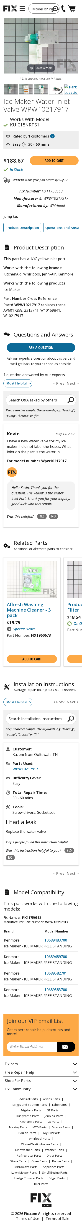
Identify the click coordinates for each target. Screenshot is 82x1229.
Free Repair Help (19, 1072)
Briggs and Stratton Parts (30, 1105)
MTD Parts (40, 1127)
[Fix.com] (10, 8)
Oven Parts (39, 1161)
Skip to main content (41, 10)
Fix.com (11, 1063)
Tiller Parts (41, 1184)
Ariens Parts (51, 1099)
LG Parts (53, 1122)
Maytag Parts (18, 1127)
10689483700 (55, 940)
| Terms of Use (26, 1218)
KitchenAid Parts (31, 1122)
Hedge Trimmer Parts (29, 1178)
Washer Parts (54, 1150)
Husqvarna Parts (27, 1116)
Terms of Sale (57, 1218)
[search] (71, 399)
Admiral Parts (28, 1099)
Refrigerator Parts (29, 1155)
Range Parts (60, 1161)
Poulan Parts (27, 1133)
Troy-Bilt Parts (51, 1133)
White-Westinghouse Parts (39, 1144)
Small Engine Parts (55, 1172)
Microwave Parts (26, 1167)
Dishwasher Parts (27, 1150)
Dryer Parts (54, 1155)
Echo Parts (59, 1105)
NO (53, 516)
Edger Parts (57, 1178)
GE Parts (53, 1110)
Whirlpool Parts (39, 1138)
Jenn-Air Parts (54, 1116)
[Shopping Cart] (72, 8)
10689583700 (55, 989)
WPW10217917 (25, 768)
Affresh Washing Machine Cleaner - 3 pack (29, 610)
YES (41, 516)
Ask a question (41, 347)
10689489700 (55, 956)
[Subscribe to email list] (66, 1047)
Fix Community (18, 1089)
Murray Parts (61, 1127)
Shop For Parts (18, 1080)
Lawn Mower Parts (24, 1172)
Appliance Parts (53, 1167)
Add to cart (54, 160)
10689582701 (55, 973)
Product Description (22, 227)
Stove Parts (18, 1161)
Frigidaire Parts (31, 1110)
